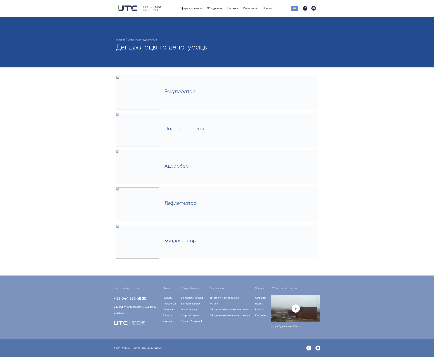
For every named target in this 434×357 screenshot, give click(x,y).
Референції (250, 8)
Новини (259, 303)
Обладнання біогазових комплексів (229, 309)
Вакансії (259, 309)
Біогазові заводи (190, 303)
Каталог (214, 303)
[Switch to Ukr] (294, 8)
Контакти (168, 321)
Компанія (260, 297)
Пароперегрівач (184, 128)
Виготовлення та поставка (225, 297)
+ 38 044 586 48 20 (130, 298)
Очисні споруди (189, 309)
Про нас (268, 8)
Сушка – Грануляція (192, 321)
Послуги (232, 8)
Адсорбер (176, 166)
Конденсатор (180, 240)
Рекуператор (180, 91)
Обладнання (214, 8)
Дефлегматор (180, 203)
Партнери (168, 309)
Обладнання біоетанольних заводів (230, 315)
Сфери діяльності (191, 8)
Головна (167, 297)
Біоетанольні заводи (192, 297)
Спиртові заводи (190, 315)
